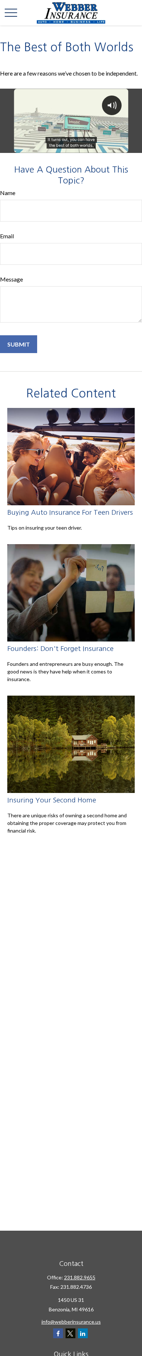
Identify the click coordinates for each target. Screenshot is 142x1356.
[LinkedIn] (83, 1333)
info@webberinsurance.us (71, 1322)
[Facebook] (58, 1333)
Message (11, 279)
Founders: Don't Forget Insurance (60, 648)
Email (7, 235)
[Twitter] (70, 1333)
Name (7, 192)
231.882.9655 (79, 1277)
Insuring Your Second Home (51, 800)
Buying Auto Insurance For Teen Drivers (70, 512)
